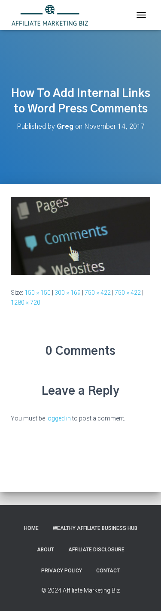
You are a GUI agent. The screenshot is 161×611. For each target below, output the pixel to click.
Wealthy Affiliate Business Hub (95, 528)
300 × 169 (68, 292)
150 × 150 (37, 292)
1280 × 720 (25, 302)
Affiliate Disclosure (96, 550)
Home (31, 528)
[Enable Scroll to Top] (144, 594)
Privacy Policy (61, 571)
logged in (58, 418)
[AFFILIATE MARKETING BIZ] (53, 15)
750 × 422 (98, 292)
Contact (108, 571)
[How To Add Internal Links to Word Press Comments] (80, 235)
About (45, 550)
